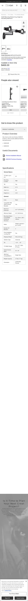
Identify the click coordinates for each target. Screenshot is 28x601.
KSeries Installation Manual (13, 155)
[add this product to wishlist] (23, 26)
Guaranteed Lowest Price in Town (14, 1)
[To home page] (9, 5)
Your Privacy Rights (14, 593)
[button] (2, 5)
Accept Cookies (20, 598)
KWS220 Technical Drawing (13, 159)
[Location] (17, 5)
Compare (12, 112)
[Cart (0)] (25, 5)
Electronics (3, 14)
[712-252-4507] (21, 5)
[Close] (26, 581)
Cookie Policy (8, 590)
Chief (8, 68)
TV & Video (10, 14)
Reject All (7, 598)
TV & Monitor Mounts (19, 14)
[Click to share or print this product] (23, 22)
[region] (14, 590)
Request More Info (15, 74)
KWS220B (7, 70)
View (10, 110)
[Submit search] (24, 10)
